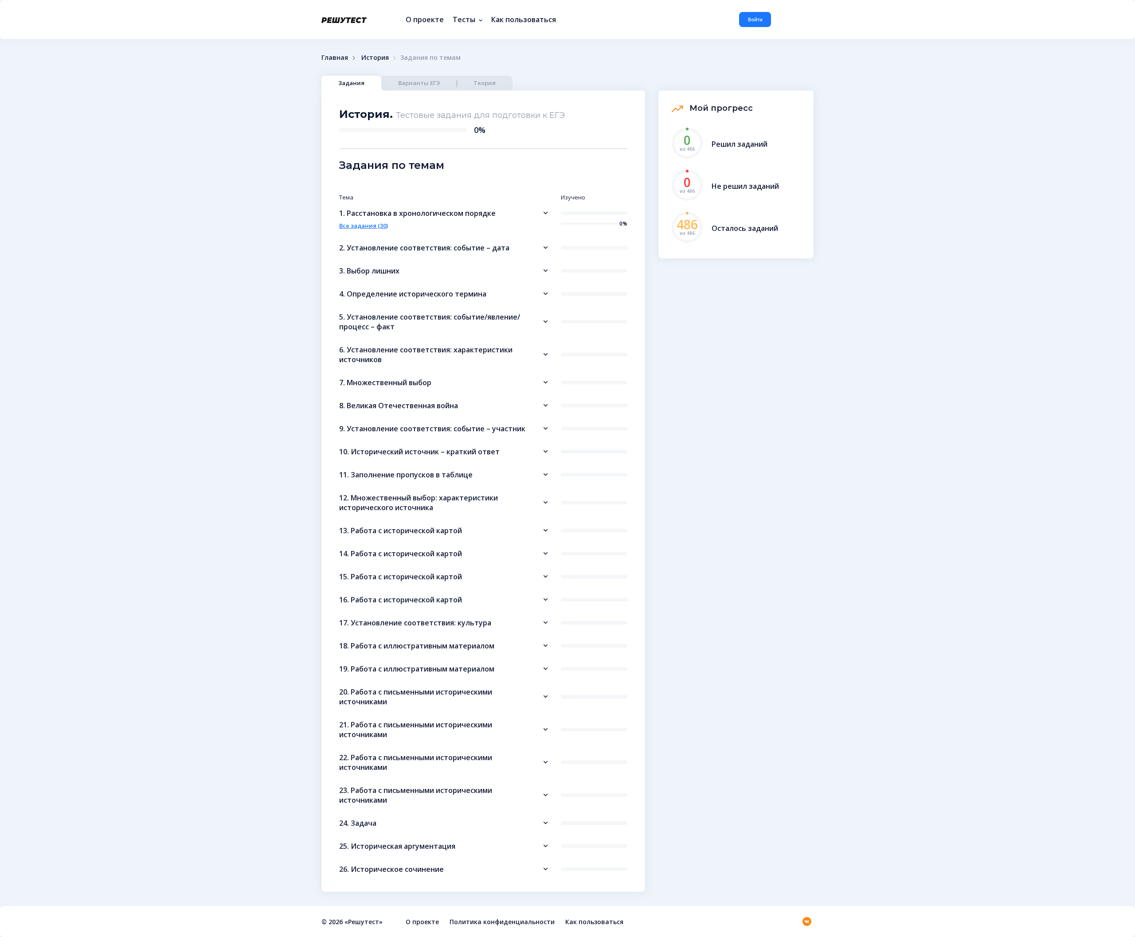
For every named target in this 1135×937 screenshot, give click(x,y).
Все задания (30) (363, 226)
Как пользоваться (523, 19)
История (375, 57)
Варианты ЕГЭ (419, 83)
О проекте (425, 19)
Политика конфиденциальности (502, 921)
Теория (485, 83)
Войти (755, 19)
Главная (334, 57)
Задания (351, 83)
